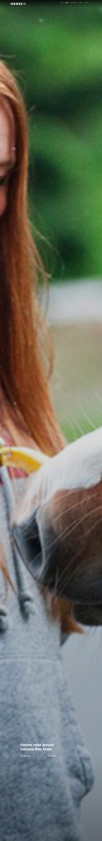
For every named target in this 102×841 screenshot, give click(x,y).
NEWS (66, 2)
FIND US (86, 2)
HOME (61, 2)
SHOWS (80, 2)
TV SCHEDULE (73, 2)
